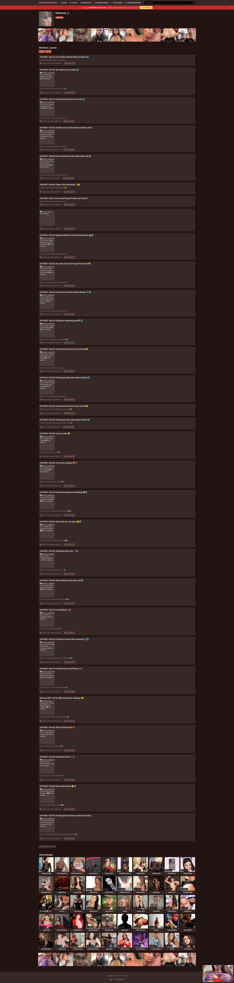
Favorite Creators (133, 3)
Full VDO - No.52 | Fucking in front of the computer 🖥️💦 (64, 639)
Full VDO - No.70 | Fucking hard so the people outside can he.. (66, 127)
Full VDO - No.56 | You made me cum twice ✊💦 (60, 521)
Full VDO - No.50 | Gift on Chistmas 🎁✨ (57, 727)
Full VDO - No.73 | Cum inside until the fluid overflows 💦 (64, 57)
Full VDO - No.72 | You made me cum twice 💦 (59, 70)
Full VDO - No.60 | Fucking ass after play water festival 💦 (65, 377)
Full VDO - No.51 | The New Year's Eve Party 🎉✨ (61, 668)
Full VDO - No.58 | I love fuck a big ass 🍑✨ (58, 463)
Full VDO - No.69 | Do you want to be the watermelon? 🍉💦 (65, 156)
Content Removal (120, 979)
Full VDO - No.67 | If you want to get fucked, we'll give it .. (64, 198)
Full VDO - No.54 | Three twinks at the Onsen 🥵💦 (61, 580)
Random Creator (102, 3)
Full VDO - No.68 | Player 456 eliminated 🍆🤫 (60, 184)
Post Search (117, 3)
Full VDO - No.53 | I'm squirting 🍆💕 (55, 610)
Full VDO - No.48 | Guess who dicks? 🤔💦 (58, 786)
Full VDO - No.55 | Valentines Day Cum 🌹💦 (59, 551)
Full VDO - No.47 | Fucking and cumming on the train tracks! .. (66, 815)
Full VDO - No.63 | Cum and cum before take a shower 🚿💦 (65, 292)
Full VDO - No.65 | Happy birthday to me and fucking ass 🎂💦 (67, 235)
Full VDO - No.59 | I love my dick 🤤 (55, 433)
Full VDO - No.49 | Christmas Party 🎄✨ (57, 757)
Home (64, 3)
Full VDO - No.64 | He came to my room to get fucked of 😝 (65, 263)
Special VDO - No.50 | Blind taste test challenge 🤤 (62, 698)
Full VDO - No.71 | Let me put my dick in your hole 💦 (62, 99)
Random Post (86, 3)
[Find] (193, 2)
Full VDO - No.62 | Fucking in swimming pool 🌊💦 (61, 320)
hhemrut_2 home (44, 846)
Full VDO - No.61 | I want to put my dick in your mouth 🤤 (64, 349)
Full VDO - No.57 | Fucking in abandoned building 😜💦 (63, 492)
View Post (69, 63)
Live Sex (74, 3)
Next (52, 846)
